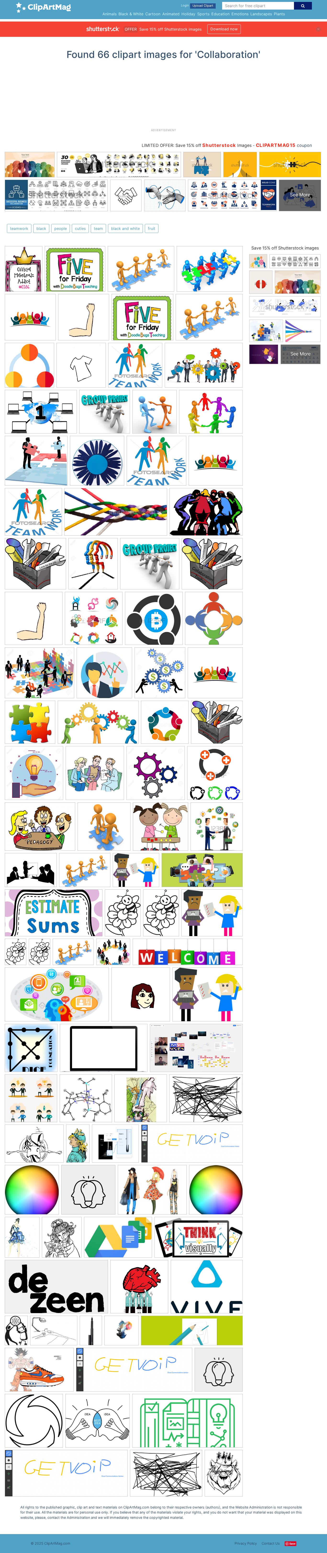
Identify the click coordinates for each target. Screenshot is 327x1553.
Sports (203, 13)
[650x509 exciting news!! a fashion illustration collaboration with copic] (152, 1192)
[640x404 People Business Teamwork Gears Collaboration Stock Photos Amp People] (203, 367)
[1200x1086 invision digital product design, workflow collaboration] (115, 1146)
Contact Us (271, 1543)
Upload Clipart (202, 5)
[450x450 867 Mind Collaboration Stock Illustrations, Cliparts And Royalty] (93, 620)
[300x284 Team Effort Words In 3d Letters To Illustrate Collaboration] (104, 414)
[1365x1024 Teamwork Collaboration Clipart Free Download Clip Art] (84, 872)
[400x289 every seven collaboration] (34, 1146)
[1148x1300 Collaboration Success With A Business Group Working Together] (93, 565)
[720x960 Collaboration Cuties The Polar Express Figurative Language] (23, 271)
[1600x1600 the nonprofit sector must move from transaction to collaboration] (88, 1192)
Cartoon (152, 13)
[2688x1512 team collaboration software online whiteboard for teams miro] (196, 1050)
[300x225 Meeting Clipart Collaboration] (40, 829)
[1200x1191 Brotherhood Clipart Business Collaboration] (213, 620)
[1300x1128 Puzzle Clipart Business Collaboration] (36, 463)
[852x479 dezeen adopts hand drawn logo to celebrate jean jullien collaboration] (56, 1289)
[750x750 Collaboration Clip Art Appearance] (141, 997)
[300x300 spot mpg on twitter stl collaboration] (34, 1423)
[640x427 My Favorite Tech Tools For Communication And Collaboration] (41, 414)
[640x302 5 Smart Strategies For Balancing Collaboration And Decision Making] (202, 872)
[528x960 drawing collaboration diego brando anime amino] (77, 1146)
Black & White (130, 13)
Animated (171, 13)
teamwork (19, 228)
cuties (80, 228)
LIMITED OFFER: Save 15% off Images (197, 145)
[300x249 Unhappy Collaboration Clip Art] (136, 872)
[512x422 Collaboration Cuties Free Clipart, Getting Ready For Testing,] (75, 271)
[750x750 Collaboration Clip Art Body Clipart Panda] (83, 319)
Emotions (239, 13)
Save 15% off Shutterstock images (285, 247)
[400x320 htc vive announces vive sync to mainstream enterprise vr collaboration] (206, 1288)
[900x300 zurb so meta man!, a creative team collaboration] (191, 1333)
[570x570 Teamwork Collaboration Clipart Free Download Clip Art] (30, 319)
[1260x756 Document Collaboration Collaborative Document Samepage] (103, 1050)
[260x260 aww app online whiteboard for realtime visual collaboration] (32, 1192)
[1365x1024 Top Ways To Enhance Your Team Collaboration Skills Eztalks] (209, 271)
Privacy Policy (246, 1543)
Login (185, 5)
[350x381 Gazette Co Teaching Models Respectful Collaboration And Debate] (154, 414)
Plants (279, 13)
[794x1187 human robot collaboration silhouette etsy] (16, 1333)
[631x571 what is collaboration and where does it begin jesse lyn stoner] (98, 1423)
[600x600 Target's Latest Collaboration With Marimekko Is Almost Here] (97, 463)
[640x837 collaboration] (22, 1239)
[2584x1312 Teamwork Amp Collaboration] (116, 514)
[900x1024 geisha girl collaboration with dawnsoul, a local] (61, 1239)
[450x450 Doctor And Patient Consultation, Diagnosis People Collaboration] (95, 775)
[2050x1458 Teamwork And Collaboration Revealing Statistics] (206, 514)
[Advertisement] (163, 96)
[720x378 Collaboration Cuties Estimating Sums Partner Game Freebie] (53, 915)
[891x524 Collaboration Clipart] (98, 724)
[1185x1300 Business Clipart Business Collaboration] (160, 675)
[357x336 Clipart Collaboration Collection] (30, 724)
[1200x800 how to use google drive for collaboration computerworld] (118, 1239)
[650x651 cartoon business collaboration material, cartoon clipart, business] (31, 1100)
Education (220, 13)
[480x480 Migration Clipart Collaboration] (104, 829)
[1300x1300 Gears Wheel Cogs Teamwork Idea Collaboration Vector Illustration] (156, 775)
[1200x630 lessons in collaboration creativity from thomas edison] (187, 1423)
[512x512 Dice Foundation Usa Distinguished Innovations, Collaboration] (31, 1050)
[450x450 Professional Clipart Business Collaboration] (216, 828)
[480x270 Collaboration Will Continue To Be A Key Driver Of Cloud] (57, 997)
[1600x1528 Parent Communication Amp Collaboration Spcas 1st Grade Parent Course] (160, 829)
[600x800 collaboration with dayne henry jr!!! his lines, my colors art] (223, 1475)
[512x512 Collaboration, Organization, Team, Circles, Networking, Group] (29, 367)
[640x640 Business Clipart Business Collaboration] (104, 675)
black (41, 228)
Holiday (188, 13)
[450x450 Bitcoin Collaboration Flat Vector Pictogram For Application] (153, 620)
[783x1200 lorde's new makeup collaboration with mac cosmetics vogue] (91, 1332)
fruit (151, 228)
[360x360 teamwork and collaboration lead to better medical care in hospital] (139, 1289)
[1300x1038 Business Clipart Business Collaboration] (39, 675)
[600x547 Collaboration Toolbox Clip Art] (35, 566)
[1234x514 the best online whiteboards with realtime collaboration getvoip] (191, 1146)
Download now (224, 29)
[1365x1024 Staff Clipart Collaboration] (210, 414)
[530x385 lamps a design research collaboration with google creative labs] (53, 1333)
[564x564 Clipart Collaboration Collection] (215, 675)
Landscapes (261, 13)
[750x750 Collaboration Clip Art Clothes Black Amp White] (81, 367)
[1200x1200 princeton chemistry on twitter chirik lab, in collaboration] (86, 1100)
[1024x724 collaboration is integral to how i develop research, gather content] (205, 1100)
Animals (109, 13)
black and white (125, 228)
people (60, 228)
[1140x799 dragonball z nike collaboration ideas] (39, 1372)
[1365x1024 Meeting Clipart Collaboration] (141, 271)
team (98, 228)
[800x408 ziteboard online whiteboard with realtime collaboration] (198, 1239)
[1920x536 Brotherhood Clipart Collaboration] (187, 954)
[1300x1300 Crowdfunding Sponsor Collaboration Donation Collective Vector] (34, 775)
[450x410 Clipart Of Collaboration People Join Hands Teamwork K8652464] (135, 367)
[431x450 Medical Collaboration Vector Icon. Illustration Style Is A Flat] (214, 775)
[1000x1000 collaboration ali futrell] (121, 1333)
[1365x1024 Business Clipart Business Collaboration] (73, 954)
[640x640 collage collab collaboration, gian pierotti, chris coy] (141, 1100)
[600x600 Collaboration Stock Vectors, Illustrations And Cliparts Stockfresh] (164, 724)
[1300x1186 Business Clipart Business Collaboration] (113, 954)
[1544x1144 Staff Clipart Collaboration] (30, 872)
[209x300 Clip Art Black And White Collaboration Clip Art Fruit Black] (123, 915)
